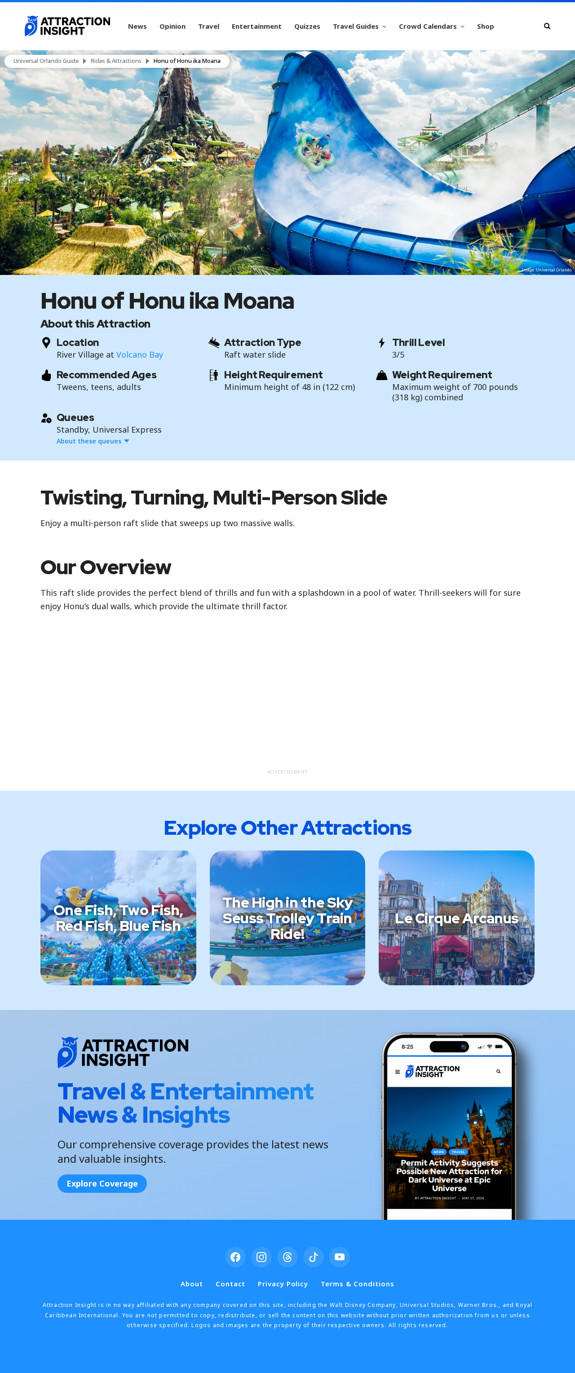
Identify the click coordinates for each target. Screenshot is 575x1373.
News (137, 26)
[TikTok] (313, 1257)
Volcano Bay (139, 354)
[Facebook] (235, 1257)
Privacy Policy (283, 1283)
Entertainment (257, 26)
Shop (485, 26)
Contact (230, 1283)
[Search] (547, 25)
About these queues (89, 441)
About (192, 1283)
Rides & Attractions (116, 61)
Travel (208, 26)
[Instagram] (261, 1257)
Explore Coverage (102, 1183)
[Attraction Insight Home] (67, 26)
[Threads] (287, 1257)
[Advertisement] (287, 701)
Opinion (172, 26)
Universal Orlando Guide (46, 61)
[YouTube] (339, 1257)
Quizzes (307, 26)
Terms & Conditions (357, 1283)
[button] (287, 162)
